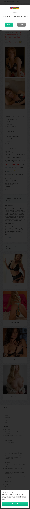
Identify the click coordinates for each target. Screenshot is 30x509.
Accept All (15, 504)
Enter (8, 24)
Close (21, 24)
